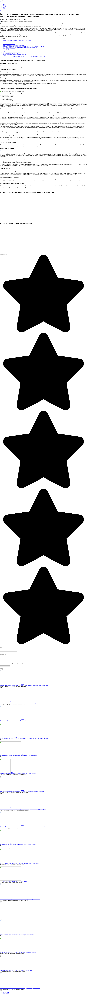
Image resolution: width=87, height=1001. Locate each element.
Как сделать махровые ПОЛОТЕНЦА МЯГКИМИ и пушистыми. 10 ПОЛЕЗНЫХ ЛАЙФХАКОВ (24, 56)
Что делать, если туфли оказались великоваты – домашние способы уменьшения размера (19, 703)
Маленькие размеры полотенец (9, 41)
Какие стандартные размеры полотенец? (11, 53)
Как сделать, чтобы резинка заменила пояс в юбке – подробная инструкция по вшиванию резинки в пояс (23, 720)
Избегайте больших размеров (9, 48)
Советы (4, 6)
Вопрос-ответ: (6, 51)
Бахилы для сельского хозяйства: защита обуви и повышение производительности (18, 952)
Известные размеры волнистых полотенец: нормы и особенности (17, 40)
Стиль (4, 7)
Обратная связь (6, 993)
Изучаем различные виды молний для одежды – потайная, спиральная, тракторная (18, 773)
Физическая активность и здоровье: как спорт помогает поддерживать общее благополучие (20, 988)
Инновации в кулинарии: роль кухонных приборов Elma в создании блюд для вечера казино (20, 899)
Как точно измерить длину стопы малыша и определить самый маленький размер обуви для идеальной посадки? (24, 685)
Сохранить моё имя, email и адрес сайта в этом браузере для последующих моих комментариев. (22, 663)
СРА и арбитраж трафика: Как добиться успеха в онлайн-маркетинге (15, 881)
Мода (4, 4)
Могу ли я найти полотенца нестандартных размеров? (14, 54)
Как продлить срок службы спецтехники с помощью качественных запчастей (17, 934)
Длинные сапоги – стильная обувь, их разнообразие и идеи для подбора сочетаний (18, 844)
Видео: (4, 55)
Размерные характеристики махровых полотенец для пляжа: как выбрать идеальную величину (23, 46)
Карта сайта (5, 994)
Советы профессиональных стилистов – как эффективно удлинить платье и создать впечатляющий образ (23, 826)
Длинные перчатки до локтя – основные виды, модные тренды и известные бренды (18, 755)
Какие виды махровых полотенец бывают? (12, 52)
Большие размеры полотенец (9, 44)
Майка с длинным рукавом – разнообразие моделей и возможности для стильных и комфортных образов (23, 809)
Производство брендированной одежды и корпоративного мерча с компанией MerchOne (19, 863)
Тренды (4, 8)
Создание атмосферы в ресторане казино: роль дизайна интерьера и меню (16, 970)
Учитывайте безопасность (8, 49)
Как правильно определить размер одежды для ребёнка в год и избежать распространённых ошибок (22, 791)
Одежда (4, 5)
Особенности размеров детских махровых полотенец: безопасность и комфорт (20, 47)
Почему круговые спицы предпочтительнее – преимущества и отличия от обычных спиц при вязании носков (24, 738)
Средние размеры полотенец (9, 42)
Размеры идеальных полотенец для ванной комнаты (14, 45)
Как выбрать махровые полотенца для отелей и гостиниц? (15, 57)
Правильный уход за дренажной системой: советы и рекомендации (14, 916)
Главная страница (4, 10)
